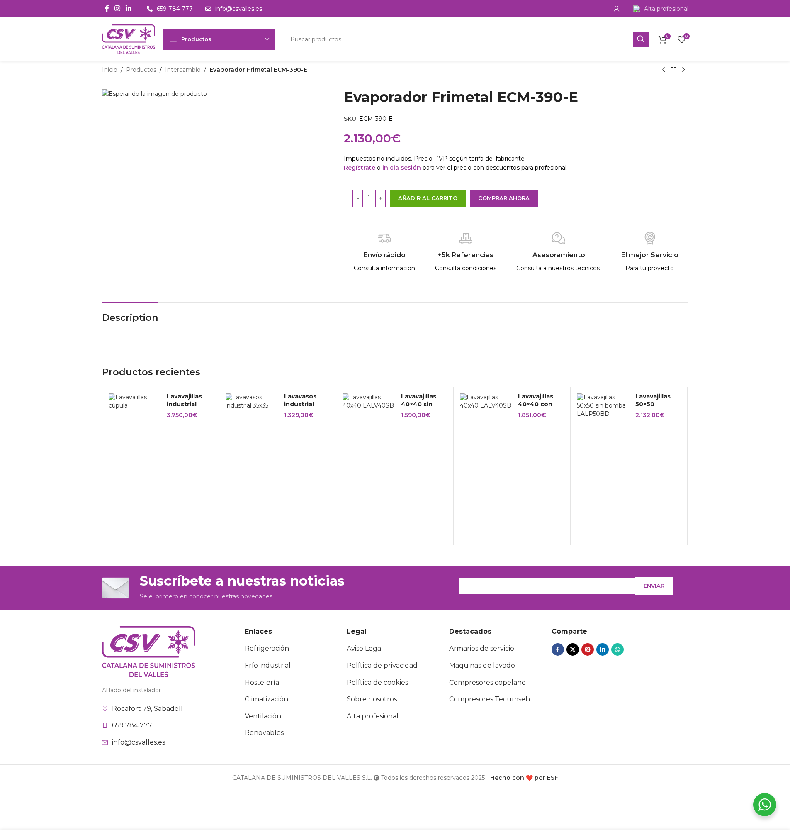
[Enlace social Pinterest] (587, 649)
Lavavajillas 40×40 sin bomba (418, 404)
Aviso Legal (365, 648)
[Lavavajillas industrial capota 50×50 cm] (135, 401)
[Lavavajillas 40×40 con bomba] (486, 401)
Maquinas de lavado (482, 665)
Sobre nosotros (372, 699)
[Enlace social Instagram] (117, 8)
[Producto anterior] (663, 70)
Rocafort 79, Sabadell (147, 709)
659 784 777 (132, 725)
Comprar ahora (504, 198)
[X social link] (572, 649)
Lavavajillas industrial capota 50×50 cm (188, 409)
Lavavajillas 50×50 (653, 400)
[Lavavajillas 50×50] (603, 405)
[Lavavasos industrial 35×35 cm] (252, 401)
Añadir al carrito (427, 198)
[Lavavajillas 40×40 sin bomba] (369, 401)
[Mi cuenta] (617, 8)
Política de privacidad (382, 665)
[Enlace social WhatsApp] (617, 649)
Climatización (266, 699)
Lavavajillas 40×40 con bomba (535, 404)
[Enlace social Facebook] (107, 8)
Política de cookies (377, 682)
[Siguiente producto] (683, 70)
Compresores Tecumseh (489, 699)
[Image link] (148, 651)
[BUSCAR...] (641, 39)
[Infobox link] (660, 8)
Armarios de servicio (481, 648)
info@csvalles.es (138, 742)
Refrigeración (267, 648)
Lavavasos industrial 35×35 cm (300, 404)
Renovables (264, 733)
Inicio (109, 69)
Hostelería (262, 682)
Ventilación (263, 716)
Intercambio (183, 69)
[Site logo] (128, 38)
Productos (141, 69)
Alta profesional (373, 716)
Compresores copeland (487, 682)
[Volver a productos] (673, 70)
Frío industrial (268, 665)
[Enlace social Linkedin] (128, 8)
